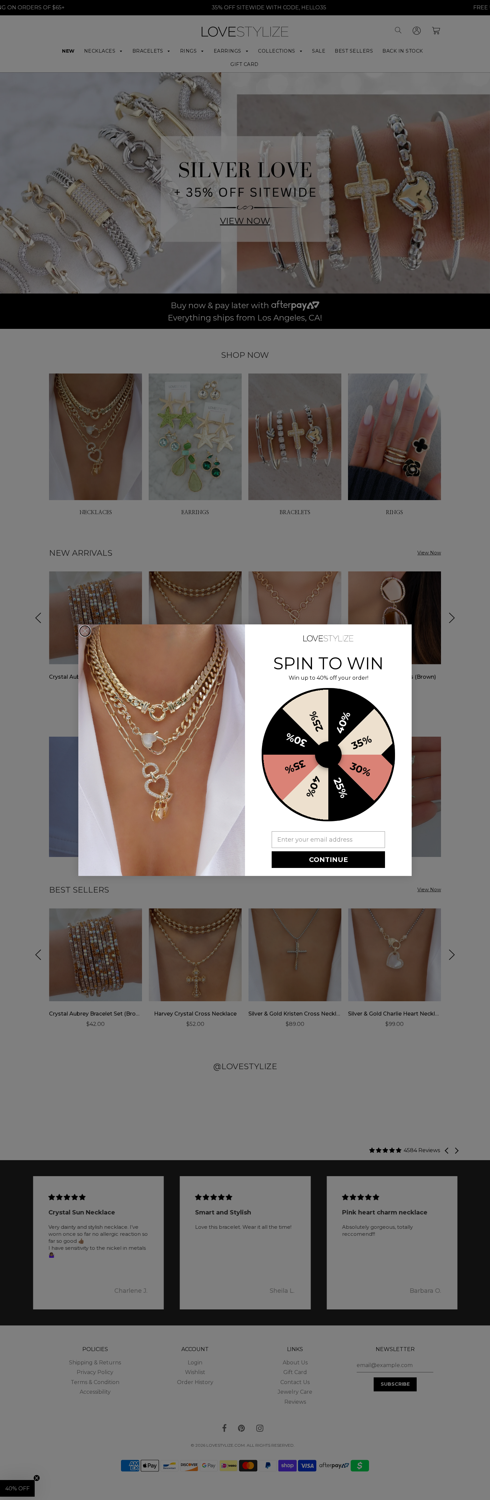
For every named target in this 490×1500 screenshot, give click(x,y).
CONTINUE (328, 860)
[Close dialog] (85, 631)
